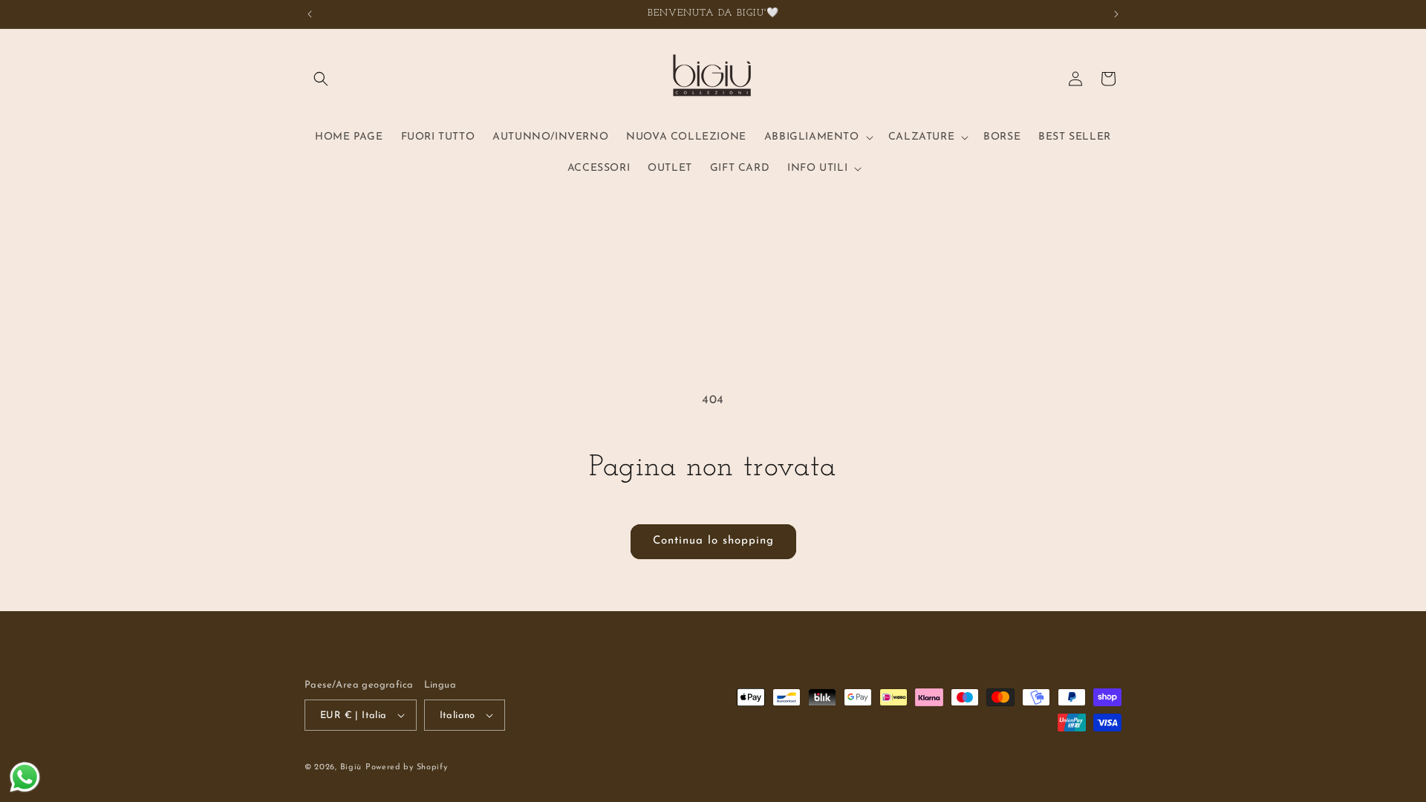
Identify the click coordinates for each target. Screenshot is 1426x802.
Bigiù (351, 767)
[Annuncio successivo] (1116, 14)
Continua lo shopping (713, 541)
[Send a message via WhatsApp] (24, 777)
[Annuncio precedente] (309, 14)
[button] (321, 78)
